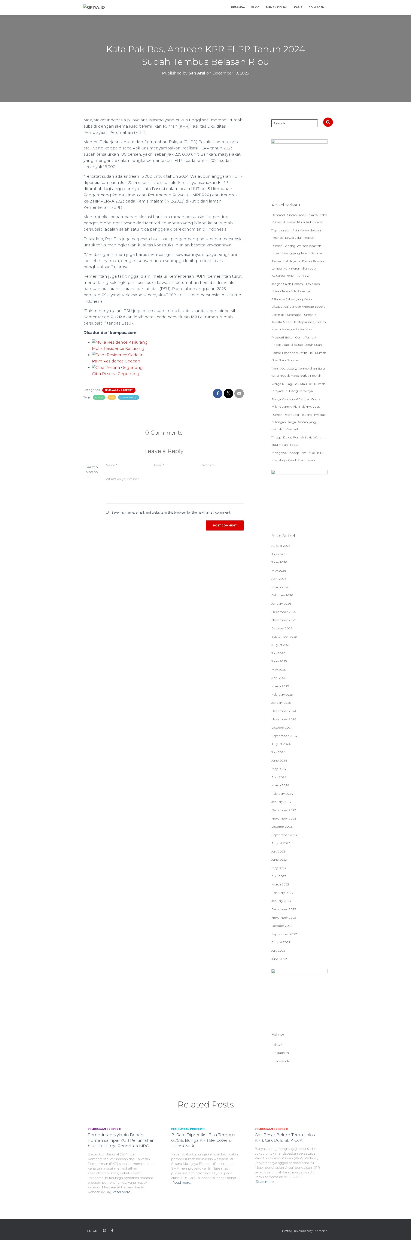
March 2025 (280, 686)
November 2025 (283, 620)
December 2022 (283, 909)
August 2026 (280, 546)
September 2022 (284, 934)
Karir (298, 7)
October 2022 (281, 926)
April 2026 (278, 579)
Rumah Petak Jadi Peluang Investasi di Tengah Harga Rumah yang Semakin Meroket (298, 422)
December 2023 (283, 810)
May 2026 (278, 570)
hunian (99, 397)
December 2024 (283, 711)
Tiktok (278, 1044)
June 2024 (279, 760)
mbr (111, 397)
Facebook (281, 1061)
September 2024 (284, 736)
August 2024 (280, 744)
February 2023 (282, 893)
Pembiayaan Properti (118, 390)
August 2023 (280, 843)
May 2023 (278, 868)
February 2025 (282, 694)
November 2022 (283, 918)
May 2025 (278, 670)
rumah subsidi (128, 397)
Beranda (238, 7)
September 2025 (284, 636)
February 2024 (282, 794)
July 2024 (278, 752)
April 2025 (278, 678)
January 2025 (281, 703)
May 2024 (278, 769)
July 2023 (278, 851)
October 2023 (281, 827)
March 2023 (280, 884)
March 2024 (280, 785)
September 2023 (284, 835)
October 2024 (281, 727)
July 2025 (278, 653)
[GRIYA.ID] (94, 7)
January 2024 (281, 802)
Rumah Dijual (276, 7)
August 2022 (280, 942)
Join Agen (316, 7)
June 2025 (279, 661)
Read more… (122, 1192)
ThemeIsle (320, 1231)
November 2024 (283, 719)
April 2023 (278, 876)
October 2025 (281, 628)
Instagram (281, 1053)
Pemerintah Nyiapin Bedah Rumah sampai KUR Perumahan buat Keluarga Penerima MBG (297, 268)
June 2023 (279, 859)
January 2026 (281, 603)
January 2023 (281, 901)
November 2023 (283, 818)
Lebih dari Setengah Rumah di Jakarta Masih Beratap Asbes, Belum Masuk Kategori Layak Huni (298, 322)
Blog (255, 7)
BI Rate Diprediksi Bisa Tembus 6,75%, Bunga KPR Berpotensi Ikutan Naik (203, 1140)
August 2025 (280, 645)
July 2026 (278, 554)
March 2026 (280, 587)
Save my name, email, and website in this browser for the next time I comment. (171, 512)
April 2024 (278, 777)
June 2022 (279, 959)
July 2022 (278, 950)
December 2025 (283, 612)
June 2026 (279, 562)
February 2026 (282, 595)
